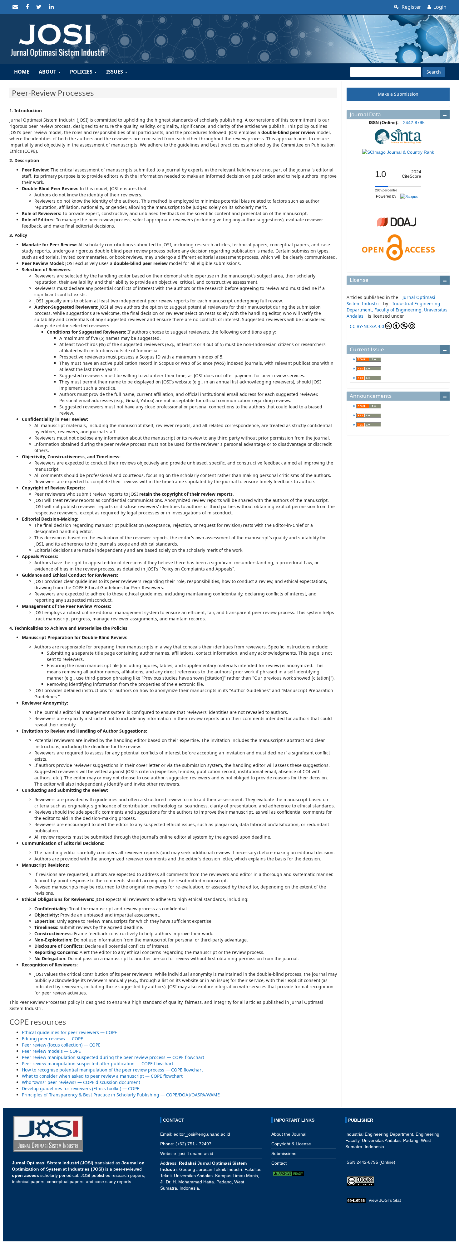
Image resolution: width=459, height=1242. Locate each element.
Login (439, 6)
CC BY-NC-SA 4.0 (367, 326)
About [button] (48, 71)
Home (21, 71)
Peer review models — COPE (51, 1051)
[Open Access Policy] (398, 247)
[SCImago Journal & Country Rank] (398, 151)
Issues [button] (115, 71)
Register (410, 6)
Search (434, 72)
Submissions (283, 1153)
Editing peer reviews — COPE (52, 1039)
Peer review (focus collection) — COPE (61, 1045)
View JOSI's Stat (384, 1200)
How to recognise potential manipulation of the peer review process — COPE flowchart (112, 1070)
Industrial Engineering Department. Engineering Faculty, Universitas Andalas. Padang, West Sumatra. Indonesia (392, 1140)
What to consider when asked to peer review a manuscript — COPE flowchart (102, 1076)
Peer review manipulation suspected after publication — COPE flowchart (97, 1063)
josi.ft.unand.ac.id (196, 1153)
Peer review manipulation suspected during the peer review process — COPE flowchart (113, 1057)
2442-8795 (414, 122)
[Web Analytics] (356, 1200)
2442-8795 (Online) (376, 1162)
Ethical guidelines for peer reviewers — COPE (69, 1032)
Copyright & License (291, 1143)
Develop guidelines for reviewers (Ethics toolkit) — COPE (80, 1088)
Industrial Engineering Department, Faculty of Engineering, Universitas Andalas (397, 310)
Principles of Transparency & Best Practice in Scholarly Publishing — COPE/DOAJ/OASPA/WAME (121, 1095)
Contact (279, 1163)
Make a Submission (398, 94)
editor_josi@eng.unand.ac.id (202, 1134)
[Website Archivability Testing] (288, 1173)
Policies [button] (82, 71)
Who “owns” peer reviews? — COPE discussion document (81, 1082)
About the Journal (288, 1134)
